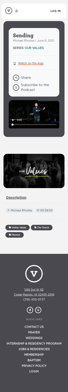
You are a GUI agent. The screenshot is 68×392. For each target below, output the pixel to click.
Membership (34, 354)
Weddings (34, 338)
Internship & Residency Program (34, 343)
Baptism (34, 360)
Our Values (34, 48)
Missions (15, 235)
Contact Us (34, 327)
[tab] (16, 198)
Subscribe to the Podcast (35, 87)
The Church (42, 228)
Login (34, 371)
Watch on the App (31, 63)
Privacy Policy (34, 366)
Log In (55, 11)
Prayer (34, 332)
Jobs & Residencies (34, 349)
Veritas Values (18, 228)
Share (26, 78)
